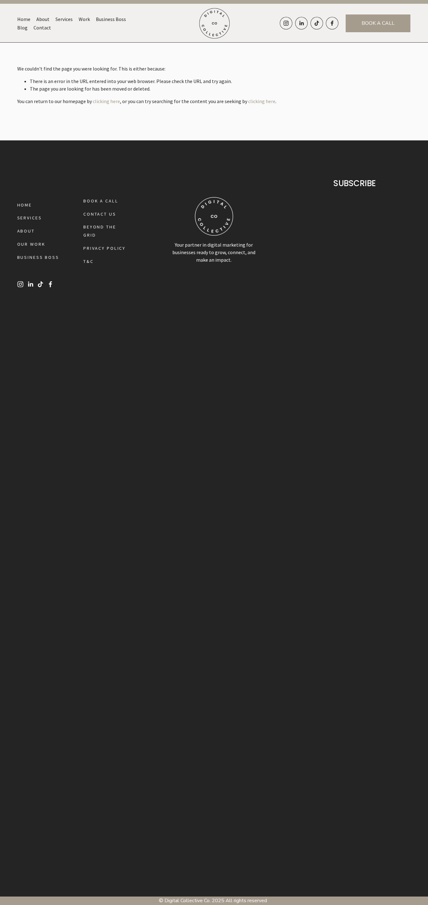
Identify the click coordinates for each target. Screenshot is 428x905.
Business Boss (111, 19)
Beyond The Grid (99, 231)
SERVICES (29, 218)
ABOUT (26, 231)
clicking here (106, 101)
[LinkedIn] (301, 23)
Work (84, 19)
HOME (24, 205)
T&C (88, 261)
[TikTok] (317, 23)
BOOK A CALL (378, 23)
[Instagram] (286, 23)
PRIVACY (94, 248)
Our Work (31, 244)
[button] (53, 388)
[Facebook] (332, 23)
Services (64, 19)
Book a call (100, 201)
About (43, 19)
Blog (22, 27)
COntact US (99, 214)
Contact (42, 27)
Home (23, 19)
